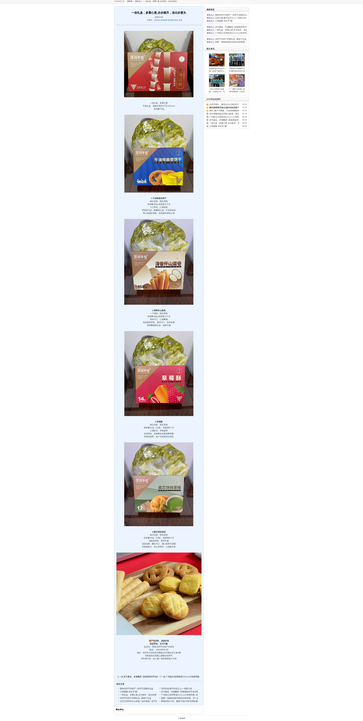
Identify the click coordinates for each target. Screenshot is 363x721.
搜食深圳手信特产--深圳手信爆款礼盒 (136, 688)
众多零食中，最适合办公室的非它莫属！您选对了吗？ (233, 104)
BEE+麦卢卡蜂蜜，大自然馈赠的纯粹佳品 (227, 110)
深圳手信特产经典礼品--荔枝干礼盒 (135, 698)
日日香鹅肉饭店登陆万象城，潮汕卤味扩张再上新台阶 (233, 114)
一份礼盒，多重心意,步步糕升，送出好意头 (139, 695)
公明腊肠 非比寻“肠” (129, 692)
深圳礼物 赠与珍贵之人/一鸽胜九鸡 (176, 688)
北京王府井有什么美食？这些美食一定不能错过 (141, 701)
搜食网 (129, 1)
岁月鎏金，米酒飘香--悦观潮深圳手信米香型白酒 (145, 676)
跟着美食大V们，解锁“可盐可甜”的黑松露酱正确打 (183, 701)
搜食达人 (138, 1)
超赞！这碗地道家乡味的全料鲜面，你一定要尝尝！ (184, 698)
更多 (180, 20)
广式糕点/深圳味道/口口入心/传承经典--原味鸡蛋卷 (188, 676)
